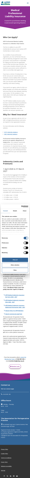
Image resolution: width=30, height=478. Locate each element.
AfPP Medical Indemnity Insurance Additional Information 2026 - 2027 (15, 306)
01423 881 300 (7, 394)
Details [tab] (15, 210)
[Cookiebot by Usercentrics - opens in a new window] (21, 206)
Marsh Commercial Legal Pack (13, 314)
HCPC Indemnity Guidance (11, 132)
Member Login (16, 366)
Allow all (15, 259)
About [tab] (24, 210)
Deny (15, 270)
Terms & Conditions (6, 458)
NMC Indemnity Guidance (10, 134)
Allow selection (15, 265)
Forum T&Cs (4, 462)
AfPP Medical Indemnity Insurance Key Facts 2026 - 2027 (14, 296)
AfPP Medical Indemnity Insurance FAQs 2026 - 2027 (14, 301)
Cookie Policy (4, 453)
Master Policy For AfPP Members (14, 310)
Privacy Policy (4, 449)
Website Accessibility (6, 466)
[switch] (26, 243)
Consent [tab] (5, 210)
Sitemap (3, 470)
